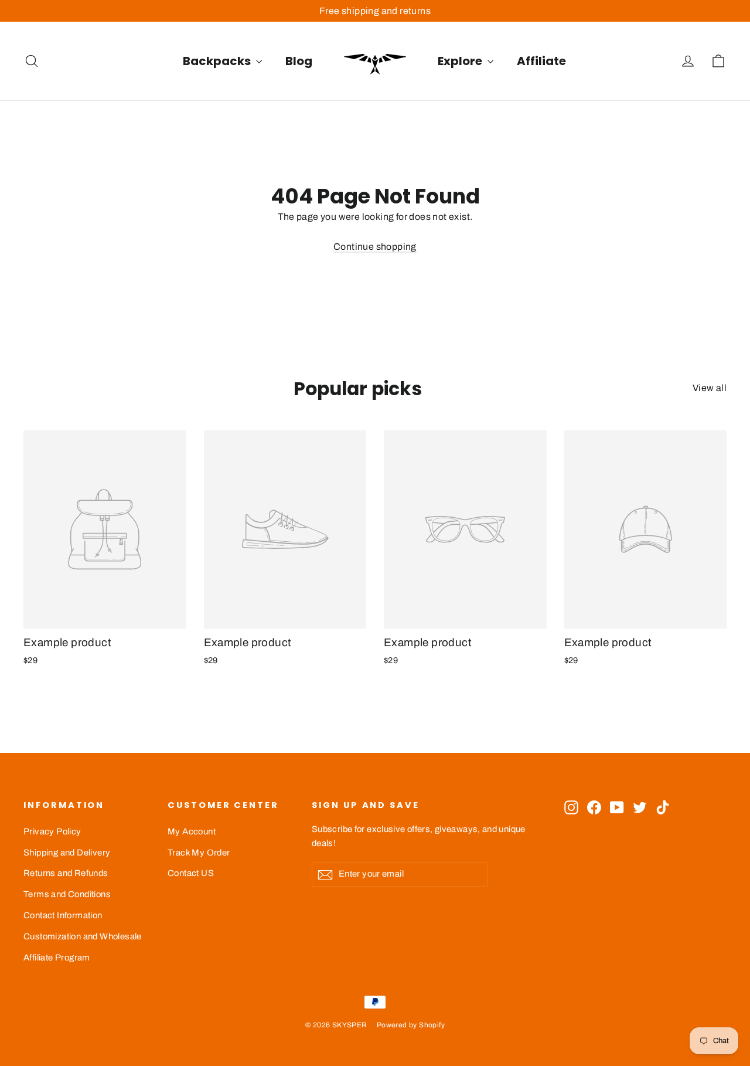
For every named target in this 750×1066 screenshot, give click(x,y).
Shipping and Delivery (66, 852)
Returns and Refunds (65, 873)
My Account (192, 831)
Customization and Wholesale (82, 936)
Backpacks (218, 61)
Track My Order (199, 852)
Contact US (191, 873)
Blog (298, 61)
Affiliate (541, 61)
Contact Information (63, 915)
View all (710, 388)
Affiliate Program (56, 957)
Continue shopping (375, 247)
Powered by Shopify (411, 1025)
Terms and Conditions (67, 894)
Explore (461, 61)
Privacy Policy (52, 831)
